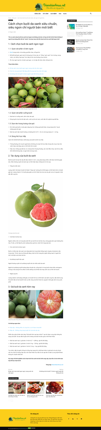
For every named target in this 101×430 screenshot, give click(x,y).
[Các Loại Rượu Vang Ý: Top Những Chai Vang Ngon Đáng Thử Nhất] (71, 34)
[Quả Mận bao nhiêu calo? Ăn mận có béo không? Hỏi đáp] (17, 388)
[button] (91, 14)
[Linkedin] (72, 418)
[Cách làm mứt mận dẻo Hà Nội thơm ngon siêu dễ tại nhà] (54, 388)
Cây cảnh (45, 13)
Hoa (60, 13)
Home (9, 18)
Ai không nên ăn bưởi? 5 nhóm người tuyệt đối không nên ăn (26, 74)
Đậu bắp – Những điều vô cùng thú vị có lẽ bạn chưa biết (25, 327)
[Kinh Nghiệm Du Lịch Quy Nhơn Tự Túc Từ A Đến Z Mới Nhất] (71, 26)
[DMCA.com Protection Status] (32, 428)
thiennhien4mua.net (57, 364)
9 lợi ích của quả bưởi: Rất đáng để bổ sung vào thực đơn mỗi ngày (28, 71)
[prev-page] (9, 401)
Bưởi (11, 52)
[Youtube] (81, 418)
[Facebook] (68, 418)
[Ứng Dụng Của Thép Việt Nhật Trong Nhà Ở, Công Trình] (71, 49)
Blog (64, 13)
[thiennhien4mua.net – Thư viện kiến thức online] (50, 6)
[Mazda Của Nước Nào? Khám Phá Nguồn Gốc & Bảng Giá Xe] (71, 42)
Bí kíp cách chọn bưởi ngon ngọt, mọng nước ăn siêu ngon (26, 68)
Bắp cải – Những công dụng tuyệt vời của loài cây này (24, 330)
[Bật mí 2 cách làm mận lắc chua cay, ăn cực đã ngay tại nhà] (36, 388)
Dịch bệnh (54, 13)
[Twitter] (77, 418)
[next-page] (12, 401)
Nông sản (38, 13)
